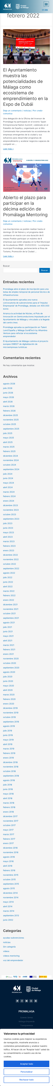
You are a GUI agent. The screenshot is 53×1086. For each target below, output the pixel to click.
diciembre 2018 (10, 762)
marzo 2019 (8, 748)
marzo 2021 (8, 645)
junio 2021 (8, 631)
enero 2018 (8, 812)
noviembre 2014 (10, 897)
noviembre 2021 (10, 609)
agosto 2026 (9, 383)
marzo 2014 (8, 911)
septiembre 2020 (11, 667)
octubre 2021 (9, 613)
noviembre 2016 (10, 852)
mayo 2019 (8, 740)
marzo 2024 (9, 492)
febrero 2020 (9, 699)
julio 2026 (7, 388)
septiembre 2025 (11, 429)
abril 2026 (8, 401)
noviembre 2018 (10, 767)
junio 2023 (8, 528)
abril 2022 (8, 586)
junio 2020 (8, 681)
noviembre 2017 (10, 821)
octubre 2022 (9, 564)
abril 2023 (8, 537)
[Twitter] (17, 1001)
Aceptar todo (26, 1064)
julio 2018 (7, 785)
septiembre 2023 (11, 519)
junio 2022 (8, 582)
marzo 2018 (8, 803)
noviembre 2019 (10, 712)
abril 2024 (8, 487)
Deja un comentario (12, 110)
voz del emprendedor (13, 960)
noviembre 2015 (10, 875)
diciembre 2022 (10, 555)
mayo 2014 (8, 902)
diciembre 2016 (10, 848)
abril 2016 (7, 866)
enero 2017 (8, 843)
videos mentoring (11, 956)
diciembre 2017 (10, 816)
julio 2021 (7, 627)
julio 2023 (7, 523)
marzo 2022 (8, 591)
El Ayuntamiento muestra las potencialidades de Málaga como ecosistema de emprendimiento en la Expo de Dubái (25, 87)
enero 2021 (8, 654)
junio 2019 (8, 735)
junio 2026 (8, 393)
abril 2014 (7, 906)
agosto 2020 (9, 672)
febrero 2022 (9, 595)
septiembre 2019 (11, 722)
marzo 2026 (9, 406)
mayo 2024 (8, 483)
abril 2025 (8, 442)
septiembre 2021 (11, 618)
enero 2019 (8, 758)
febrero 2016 (9, 870)
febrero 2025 (9, 451)
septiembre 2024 (11, 469)
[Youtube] (26, 1001)
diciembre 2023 (10, 505)
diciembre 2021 (10, 604)
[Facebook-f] (22, 1001)
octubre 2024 (9, 465)
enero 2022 (8, 600)
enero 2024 (8, 501)
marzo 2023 (9, 541)
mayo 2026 (8, 397)
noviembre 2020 (11, 658)
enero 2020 (8, 704)
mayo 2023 (8, 532)
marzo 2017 (8, 834)
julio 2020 (7, 676)
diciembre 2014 (10, 893)
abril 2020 (8, 690)
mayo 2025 (8, 438)
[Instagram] (31, 1001)
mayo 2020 (8, 685)
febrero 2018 (9, 807)
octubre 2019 (9, 717)
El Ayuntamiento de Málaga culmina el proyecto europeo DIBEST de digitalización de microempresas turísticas (25, 344)
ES (46, 10)
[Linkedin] (35, 1001)
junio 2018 (8, 789)
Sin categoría (9, 947)
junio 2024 (8, 478)
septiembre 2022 (11, 568)
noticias (27, 110)
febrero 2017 (9, 839)
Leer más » (8, 149)
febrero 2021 (9, 649)
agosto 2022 (9, 573)
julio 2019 (7, 730)
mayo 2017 (8, 830)
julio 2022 (7, 577)
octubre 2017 (9, 825)
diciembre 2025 (10, 415)
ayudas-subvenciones (13, 938)
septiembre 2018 (11, 776)
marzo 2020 (9, 694)
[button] (46, 4)
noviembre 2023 (11, 510)
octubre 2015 (9, 879)
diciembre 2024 (10, 456)
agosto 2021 (9, 622)
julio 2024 (7, 474)
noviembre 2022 (11, 559)
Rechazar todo (26, 1079)
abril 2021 (7, 640)
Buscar (6, 266)
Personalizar (27, 1071)
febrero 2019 (9, 753)
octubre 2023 (9, 514)
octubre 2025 (9, 424)
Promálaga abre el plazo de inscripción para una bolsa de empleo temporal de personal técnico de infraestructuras (26, 292)
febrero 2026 (9, 411)
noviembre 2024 (11, 460)
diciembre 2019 (10, 708)
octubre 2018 (9, 771)
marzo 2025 (8, 447)
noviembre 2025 (11, 419)
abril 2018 (7, 798)
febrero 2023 (9, 546)
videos (6, 951)
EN (43, 10)
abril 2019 (7, 744)
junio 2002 (8, 920)
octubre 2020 (9, 663)
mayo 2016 (8, 861)
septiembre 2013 (11, 915)
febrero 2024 (9, 496)
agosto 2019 (9, 726)
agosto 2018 (9, 780)
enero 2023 (8, 550)
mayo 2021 (8, 636)
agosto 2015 (9, 888)
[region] (26, 1057)
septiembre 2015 (11, 884)
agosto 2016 (9, 857)
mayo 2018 (8, 794)
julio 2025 (7, 433)
